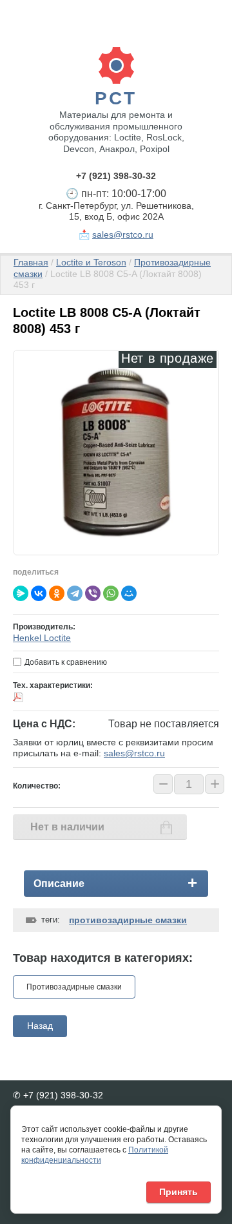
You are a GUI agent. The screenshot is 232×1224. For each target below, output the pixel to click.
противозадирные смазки (128, 920)
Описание (59, 883)
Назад (40, 1025)
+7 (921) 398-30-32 (116, 176)
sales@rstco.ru (122, 234)
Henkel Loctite (42, 638)
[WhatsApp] (111, 593)
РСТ (116, 98)
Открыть (56, 697)
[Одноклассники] (56, 593)
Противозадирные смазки (74, 986)
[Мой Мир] (129, 593)
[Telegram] (74, 593)
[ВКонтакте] (38, 593)
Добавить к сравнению (65, 662)
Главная (31, 262)
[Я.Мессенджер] (20, 593)
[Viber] (93, 593)
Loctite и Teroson (91, 262)
